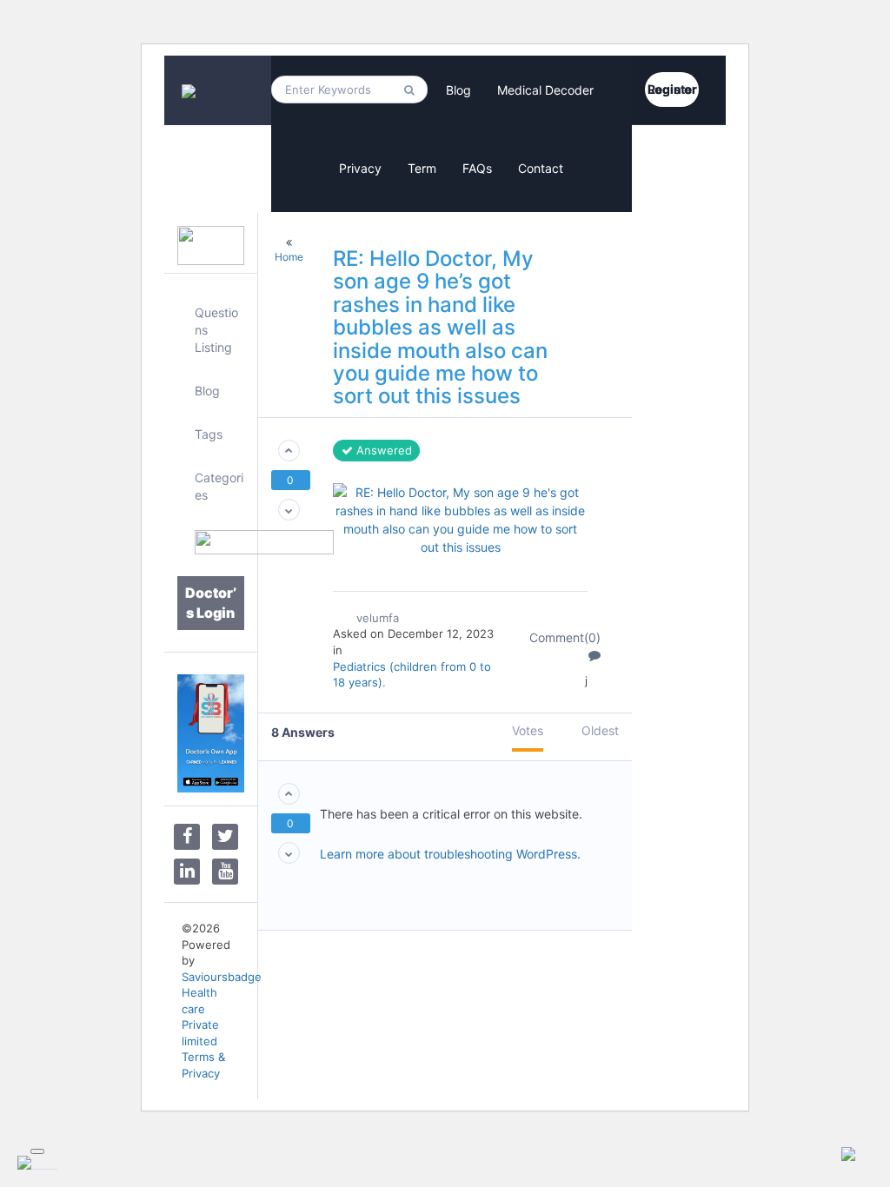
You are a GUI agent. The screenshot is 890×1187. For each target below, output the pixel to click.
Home (289, 256)
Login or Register (672, 89)
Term (422, 168)
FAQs (477, 168)
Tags (208, 434)
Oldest (600, 730)
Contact (540, 168)
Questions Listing (216, 330)
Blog (458, 90)
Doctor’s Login (210, 602)
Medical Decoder (545, 90)
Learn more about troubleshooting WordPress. (450, 853)
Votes (527, 730)
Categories (219, 486)
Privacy (360, 168)
